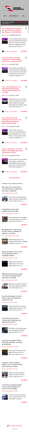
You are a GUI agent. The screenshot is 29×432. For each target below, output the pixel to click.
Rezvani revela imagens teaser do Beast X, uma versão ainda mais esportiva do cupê (12, 298)
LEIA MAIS (24, 51)
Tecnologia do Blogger (15, 425)
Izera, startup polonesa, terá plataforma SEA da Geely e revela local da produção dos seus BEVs (11, 89)
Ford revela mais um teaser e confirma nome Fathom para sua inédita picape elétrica (11, 320)
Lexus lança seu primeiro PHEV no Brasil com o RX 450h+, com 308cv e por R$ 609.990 (12, 342)
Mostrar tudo (21, 22)
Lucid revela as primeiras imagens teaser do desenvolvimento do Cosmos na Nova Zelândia (12, 387)
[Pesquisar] (27, 3)
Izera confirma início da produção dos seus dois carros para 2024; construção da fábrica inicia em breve (12, 120)
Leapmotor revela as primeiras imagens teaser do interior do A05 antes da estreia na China (12, 364)
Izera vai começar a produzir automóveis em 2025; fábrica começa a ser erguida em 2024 (12, 59)
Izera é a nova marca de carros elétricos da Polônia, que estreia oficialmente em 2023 (12, 150)
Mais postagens (15, 178)
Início (5, 16)
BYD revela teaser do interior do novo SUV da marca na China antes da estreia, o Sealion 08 (12, 189)
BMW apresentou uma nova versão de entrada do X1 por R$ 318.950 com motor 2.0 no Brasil (12, 276)
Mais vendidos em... (14, 16)
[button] (26, 28)
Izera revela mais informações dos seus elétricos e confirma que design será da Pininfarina (12, 30)
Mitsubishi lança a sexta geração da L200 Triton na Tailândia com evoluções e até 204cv (12, 231)
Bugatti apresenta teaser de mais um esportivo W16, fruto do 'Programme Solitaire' (12, 253)
